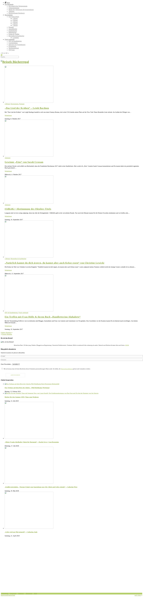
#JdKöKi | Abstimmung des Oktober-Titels (28, 209)
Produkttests (12, 46)
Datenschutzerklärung (66, 369)
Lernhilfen (15, 38)
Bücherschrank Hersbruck (17, 13)
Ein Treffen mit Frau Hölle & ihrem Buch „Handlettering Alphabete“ (43, 317)
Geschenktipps (13, 43)
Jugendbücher (13, 29)
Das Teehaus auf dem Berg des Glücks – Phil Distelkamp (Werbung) (27, 388)
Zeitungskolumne (14, 8)
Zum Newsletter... (6, 364)
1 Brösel (15, 25)
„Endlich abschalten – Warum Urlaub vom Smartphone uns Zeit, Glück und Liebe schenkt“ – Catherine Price (41, 487)
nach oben (138, 595)
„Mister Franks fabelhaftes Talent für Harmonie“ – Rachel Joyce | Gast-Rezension (32, 442)
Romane (11, 27)
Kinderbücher (13, 31)
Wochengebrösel (14, 48)
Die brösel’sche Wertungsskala (18, 6)
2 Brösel (15, 24)
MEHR (127, 345)
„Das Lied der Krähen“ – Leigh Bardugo (27, 108)
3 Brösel (15, 22)
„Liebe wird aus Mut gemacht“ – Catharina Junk (21, 532)
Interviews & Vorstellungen (17, 45)
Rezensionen (9, 15)
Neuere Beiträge (7, 334)
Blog (8, 3)
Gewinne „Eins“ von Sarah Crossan (24, 162)
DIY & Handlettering (15, 41)
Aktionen (11, 11)
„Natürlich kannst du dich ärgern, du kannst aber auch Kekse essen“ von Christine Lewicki (54, 263)
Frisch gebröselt (9, 39)
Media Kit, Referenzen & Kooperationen (21, 10)
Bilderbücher (13, 32)
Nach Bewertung (14, 17)
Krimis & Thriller (14, 34)
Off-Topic (12, 50)
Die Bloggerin (9, 4)
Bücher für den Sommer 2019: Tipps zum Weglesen (22, 397)
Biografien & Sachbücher (16, 36)
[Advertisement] (59, 551)
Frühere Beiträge (6, 332)
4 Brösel (15, 20)
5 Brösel (15, 18)
